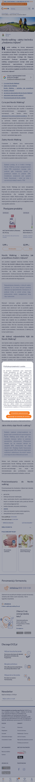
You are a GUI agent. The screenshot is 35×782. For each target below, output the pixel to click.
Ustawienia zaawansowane (19, 413)
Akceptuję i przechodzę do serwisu (19, 416)
